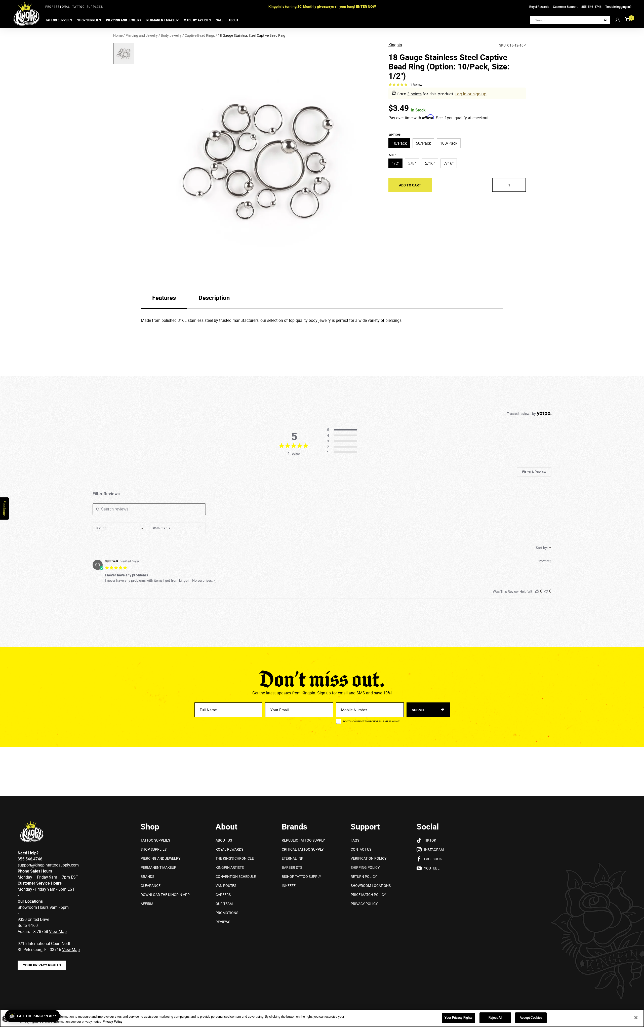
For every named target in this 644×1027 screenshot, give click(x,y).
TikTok (430, 840)
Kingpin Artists (230, 867)
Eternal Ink (292, 858)
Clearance (150, 885)
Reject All (495, 1017)
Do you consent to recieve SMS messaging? (371, 721)
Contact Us (361, 849)
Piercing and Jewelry (123, 20)
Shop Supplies (89, 20)
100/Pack (448, 143)
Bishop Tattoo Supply (301, 876)
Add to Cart (410, 184)
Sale (219, 20)
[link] (343, 452)
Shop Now (359, 6)
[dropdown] (120, 528)
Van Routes (226, 885)
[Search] (605, 20)
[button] (32, 1016)
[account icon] (618, 20)
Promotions (227, 912)
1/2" (395, 163)
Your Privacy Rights (42, 965)
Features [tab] (164, 298)
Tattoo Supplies (58, 20)
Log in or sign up (471, 94)
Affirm (147, 903)
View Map (71, 949)
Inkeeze (289, 885)
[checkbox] (177, 528)
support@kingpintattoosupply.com (48, 865)
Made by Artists (197, 20)
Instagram (434, 849)
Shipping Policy (365, 867)
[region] (322, 1018)
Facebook (433, 858)
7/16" (449, 163)
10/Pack (399, 143)
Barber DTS (292, 867)
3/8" (412, 163)
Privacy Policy (364, 903)
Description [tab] (214, 298)
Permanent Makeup (162, 20)
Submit (419, 709)
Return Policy (364, 876)
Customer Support (565, 7)
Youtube (431, 868)
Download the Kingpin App (165, 894)
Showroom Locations (371, 885)
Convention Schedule (236, 876)
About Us (224, 840)
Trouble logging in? (618, 7)
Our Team (224, 903)
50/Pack (423, 143)
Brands (147, 876)
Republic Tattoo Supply (303, 840)
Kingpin (395, 45)
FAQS (355, 840)
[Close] (635, 1017)
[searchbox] (149, 509)
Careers (223, 894)
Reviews (223, 921)
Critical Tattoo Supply (303, 849)
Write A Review (534, 472)
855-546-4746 (591, 7)
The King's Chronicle (235, 858)
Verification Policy (368, 858)
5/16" (430, 163)
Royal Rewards (539, 7)
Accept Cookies (531, 1017)
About (233, 20)
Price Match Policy (368, 894)
